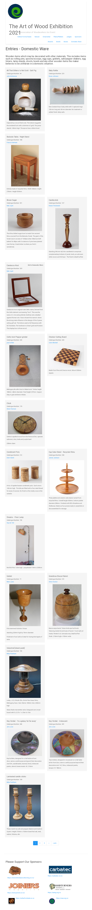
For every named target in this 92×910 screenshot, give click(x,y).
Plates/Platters (58, 37)
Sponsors (78, 37)
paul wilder (10, 343)
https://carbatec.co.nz (55, 876)
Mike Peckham (11, 653)
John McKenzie (12, 76)
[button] (25, 100)
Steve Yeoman (11, 409)
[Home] (16, 11)
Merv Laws (10, 582)
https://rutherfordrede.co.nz (25, 898)
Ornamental (46, 37)
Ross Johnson (53, 76)
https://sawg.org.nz (54, 892)
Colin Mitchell (53, 343)
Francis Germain (12, 142)
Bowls (58, 41)
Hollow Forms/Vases (24, 37)
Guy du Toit (10, 523)
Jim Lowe (10, 727)
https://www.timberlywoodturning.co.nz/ (20, 878)
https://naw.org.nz (62, 898)
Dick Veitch (10, 458)
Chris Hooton (53, 582)
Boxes (66, 41)
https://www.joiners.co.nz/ (16, 893)
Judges (69, 37)
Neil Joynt (10, 206)
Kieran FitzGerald (54, 206)
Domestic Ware (76, 41)
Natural (37, 37)
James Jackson (54, 458)
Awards (50, 41)
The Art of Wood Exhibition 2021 (41, 25)
